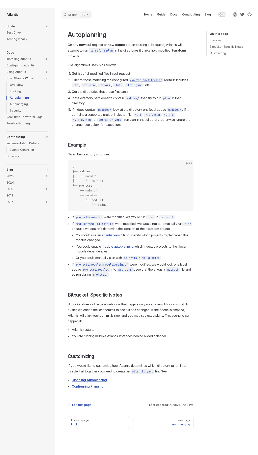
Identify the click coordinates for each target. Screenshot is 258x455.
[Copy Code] (187, 167)
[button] (46, 26)
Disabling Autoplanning (89, 380)
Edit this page (82, 404)
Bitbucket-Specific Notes (226, 46)
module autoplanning (118, 246)
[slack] (235, 14)
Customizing (218, 53)
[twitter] (242, 14)
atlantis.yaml (111, 235)
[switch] (222, 14)
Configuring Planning (87, 386)
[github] (249, 14)
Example (215, 40)
